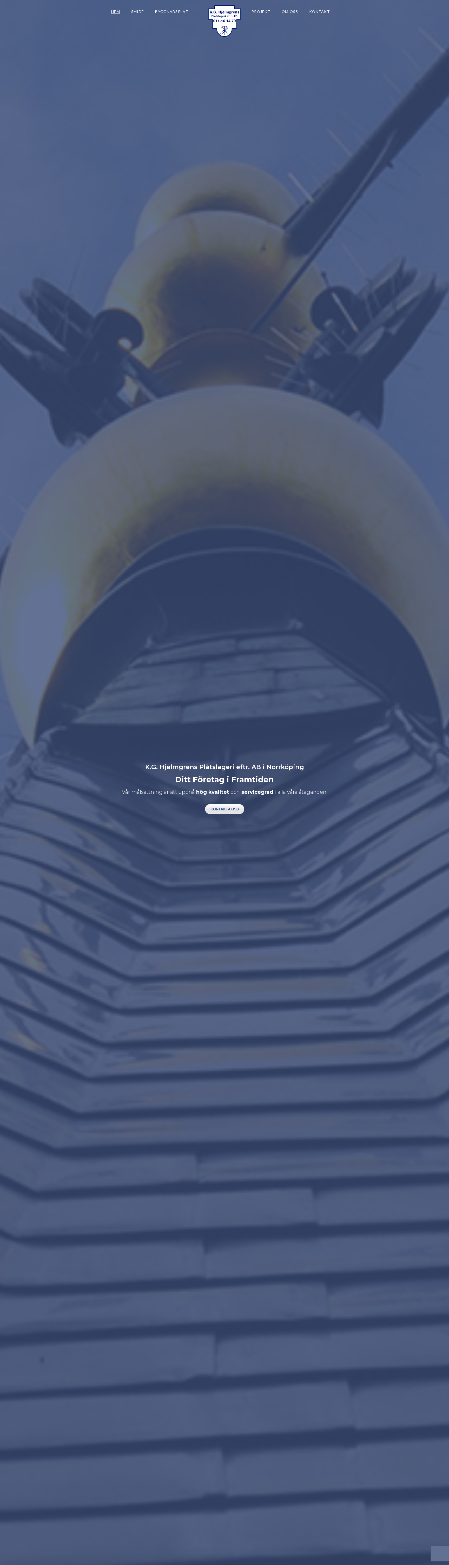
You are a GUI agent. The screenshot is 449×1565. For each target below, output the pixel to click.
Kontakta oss (224, 809)
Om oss (290, 11)
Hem (115, 11)
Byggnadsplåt (171, 11)
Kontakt (319, 11)
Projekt (261, 11)
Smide (137, 11)
